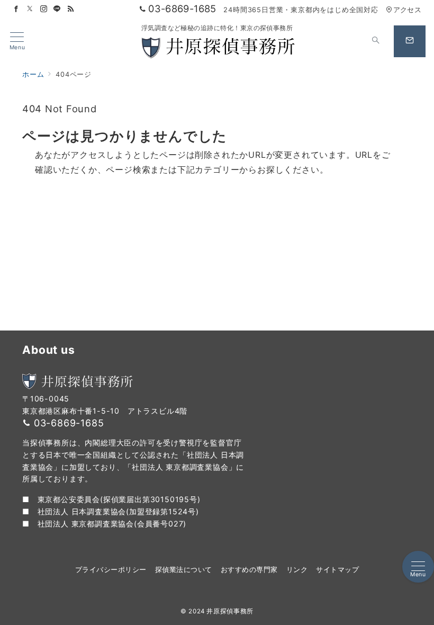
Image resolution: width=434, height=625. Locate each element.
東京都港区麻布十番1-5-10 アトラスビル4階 (104, 410)
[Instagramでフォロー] (44, 9)
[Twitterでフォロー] (30, 9)
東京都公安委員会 (69, 499)
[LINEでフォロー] (57, 9)
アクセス (407, 10)
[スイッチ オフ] (375, 41)
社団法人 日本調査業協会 (82, 511)
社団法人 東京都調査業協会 (86, 523)
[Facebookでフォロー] (16, 9)
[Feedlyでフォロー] (71, 9)
